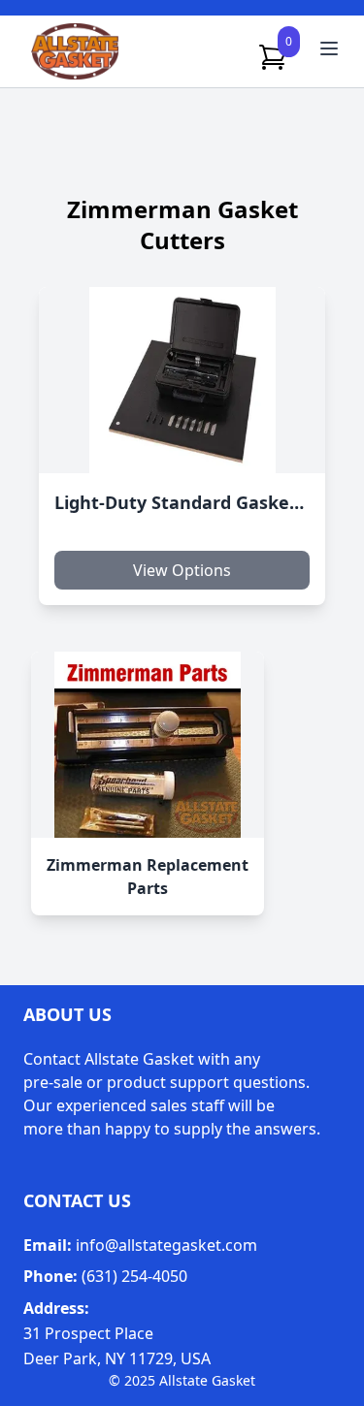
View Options (182, 570)
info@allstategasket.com (166, 1245)
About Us (67, 1014)
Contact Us (77, 1200)
